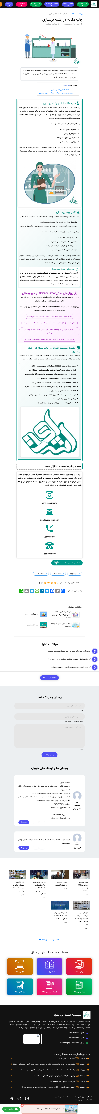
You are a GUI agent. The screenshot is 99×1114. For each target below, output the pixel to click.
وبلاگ (81, 13)
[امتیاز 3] (48, 582)
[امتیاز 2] (52, 582)
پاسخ (25, 822)
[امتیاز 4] (45, 582)
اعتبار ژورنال (73, 573)
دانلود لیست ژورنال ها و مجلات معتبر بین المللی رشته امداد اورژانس (49, 339)
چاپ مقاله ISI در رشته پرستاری (62, 89)
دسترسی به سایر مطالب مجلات (69, 562)
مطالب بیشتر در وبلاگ (51, 939)
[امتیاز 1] (55, 582)
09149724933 (74, 1037)
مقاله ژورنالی (56, 573)
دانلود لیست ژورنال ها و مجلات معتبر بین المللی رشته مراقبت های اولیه (49, 323)
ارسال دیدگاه (49, 754)
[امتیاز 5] (42, 582)
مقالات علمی (39, 573)
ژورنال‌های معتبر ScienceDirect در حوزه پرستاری (56, 93)
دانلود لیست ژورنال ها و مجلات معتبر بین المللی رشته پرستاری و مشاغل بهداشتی (49, 331)
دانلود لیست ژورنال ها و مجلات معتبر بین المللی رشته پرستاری (49, 316)
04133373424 (73, 1032)
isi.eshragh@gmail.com (69, 1042)
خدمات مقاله (72, 13)
